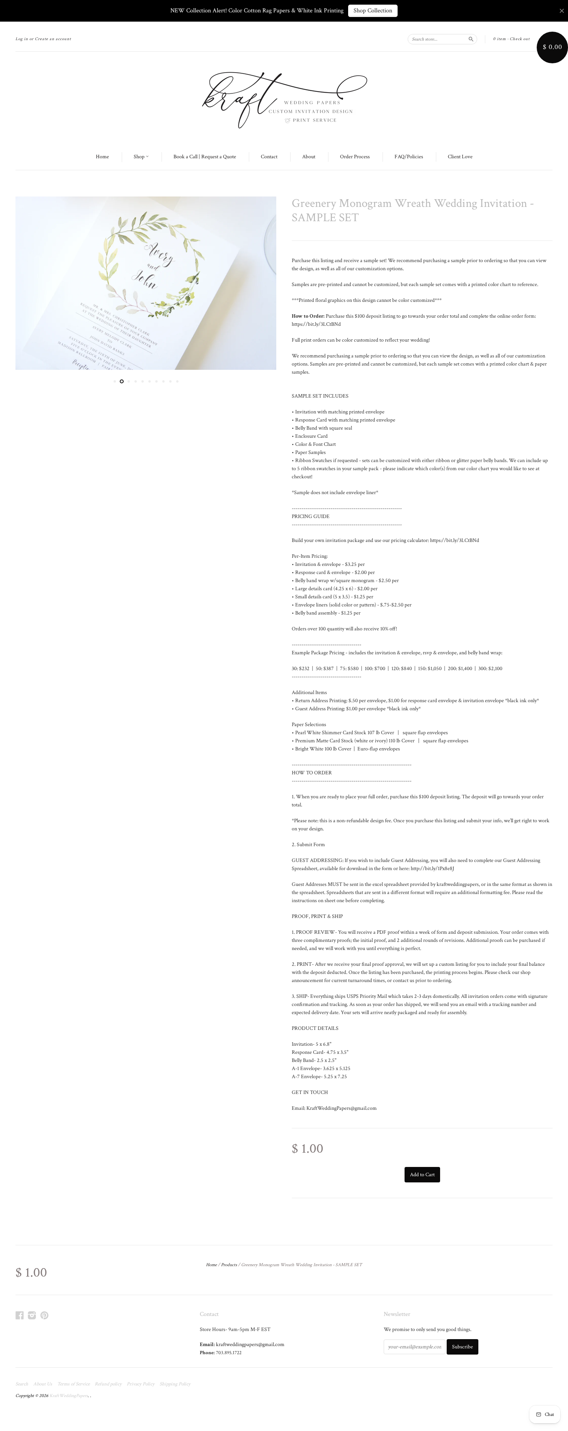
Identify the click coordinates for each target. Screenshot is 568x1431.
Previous (32, 283)
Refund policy (108, 1384)
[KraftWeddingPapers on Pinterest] (44, 1316)
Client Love (460, 156)
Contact (269, 156)
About (308, 156)
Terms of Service (73, 1384)
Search (21, 1384)
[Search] (471, 39)
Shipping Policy (175, 1384)
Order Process (355, 156)
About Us (42, 1384)
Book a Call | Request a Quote (204, 156)
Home (102, 156)
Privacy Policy (141, 1384)
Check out (520, 39)
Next (260, 283)
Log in (21, 39)
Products (229, 1265)
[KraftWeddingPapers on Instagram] (32, 1316)
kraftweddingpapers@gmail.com (250, 1344)
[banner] (284, 98)
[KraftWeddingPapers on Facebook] (19, 1316)
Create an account (53, 39)
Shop (140, 156)
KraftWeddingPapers (68, 1396)
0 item (499, 39)
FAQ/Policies (409, 156)
